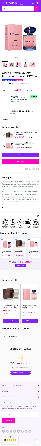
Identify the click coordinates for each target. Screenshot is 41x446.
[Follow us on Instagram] (11, 431)
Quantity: (5, 119)
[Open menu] (3, 3)
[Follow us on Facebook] (3, 431)
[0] (37, 3)
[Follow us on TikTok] (22, 431)
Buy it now (20, 161)
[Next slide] (37, 304)
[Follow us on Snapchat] (29, 431)
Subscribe (8, 420)
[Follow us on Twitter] (7, 431)
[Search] (36, 8)
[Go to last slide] (4, 304)
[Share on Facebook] (26, 169)
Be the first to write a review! (20, 373)
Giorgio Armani (8, 84)
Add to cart (21, 155)
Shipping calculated (25, 111)
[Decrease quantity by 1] (12, 120)
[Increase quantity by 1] (22, 120)
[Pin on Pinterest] (30, 169)
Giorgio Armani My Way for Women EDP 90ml (29, 307)
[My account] (33, 3)
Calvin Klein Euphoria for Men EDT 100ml (11, 306)
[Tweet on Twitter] (33, 169)
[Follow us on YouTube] (18, 431)
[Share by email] (37, 169)
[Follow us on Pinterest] (14, 431)
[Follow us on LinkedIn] (26, 431)
